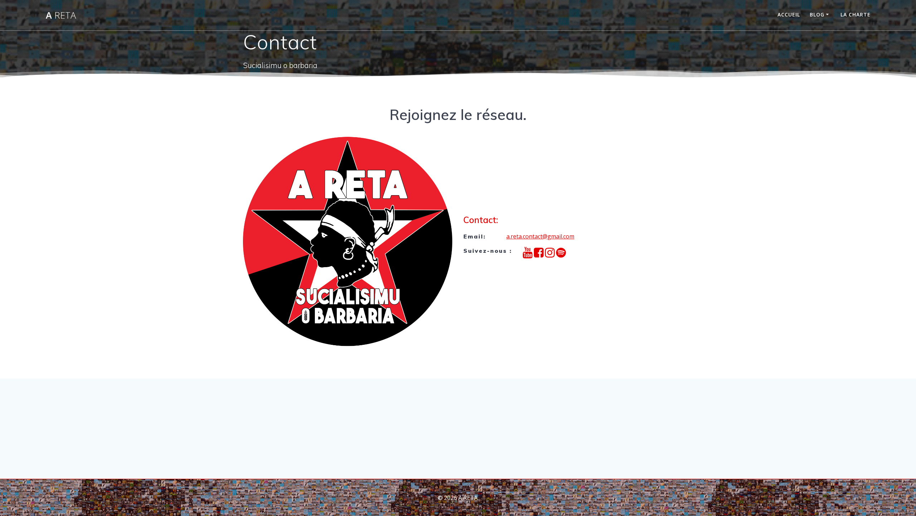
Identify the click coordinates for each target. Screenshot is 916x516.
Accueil (789, 14)
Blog (817, 14)
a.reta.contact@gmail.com (540, 236)
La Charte (856, 14)
